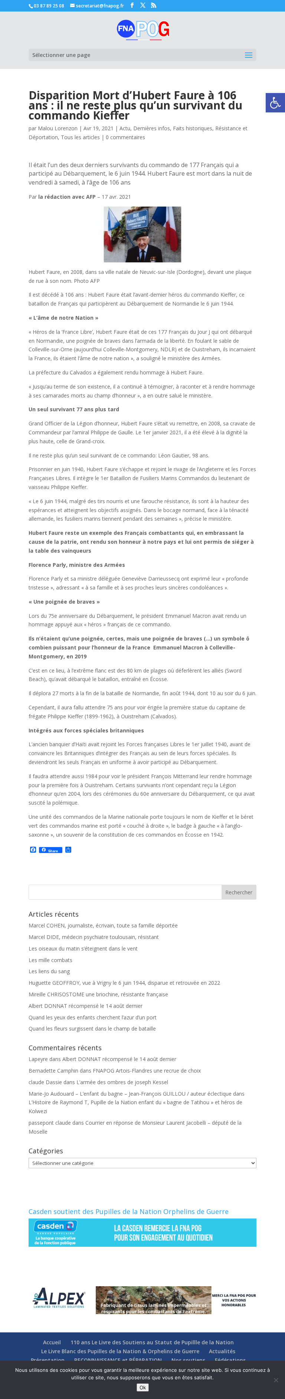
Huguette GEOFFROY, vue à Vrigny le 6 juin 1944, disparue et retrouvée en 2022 (124, 982)
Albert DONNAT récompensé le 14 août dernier (85, 1005)
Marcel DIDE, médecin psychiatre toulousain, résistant (94, 936)
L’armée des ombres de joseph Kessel (122, 1082)
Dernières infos (151, 128)
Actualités (222, 1351)
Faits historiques (192, 128)
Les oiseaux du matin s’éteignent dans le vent (83, 948)
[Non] (275, 1380)
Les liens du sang (49, 971)
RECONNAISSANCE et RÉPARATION (118, 1360)
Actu (124, 128)
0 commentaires (125, 137)
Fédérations (230, 1360)
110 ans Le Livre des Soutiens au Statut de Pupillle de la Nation (152, 1342)
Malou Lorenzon (58, 128)
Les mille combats (50, 960)
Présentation (48, 1360)
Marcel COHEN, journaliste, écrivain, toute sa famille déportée (103, 925)
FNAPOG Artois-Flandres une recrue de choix (147, 1070)
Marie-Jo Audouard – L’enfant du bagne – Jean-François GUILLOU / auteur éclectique (130, 1093)
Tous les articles (80, 137)
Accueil (52, 1342)
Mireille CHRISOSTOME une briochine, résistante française (98, 994)
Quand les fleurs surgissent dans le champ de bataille (92, 1028)
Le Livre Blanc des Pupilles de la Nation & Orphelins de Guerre (120, 1351)
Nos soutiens (188, 1360)
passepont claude (50, 1122)
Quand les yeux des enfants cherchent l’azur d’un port (93, 1017)
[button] (275, 102)
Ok (143, 1387)
